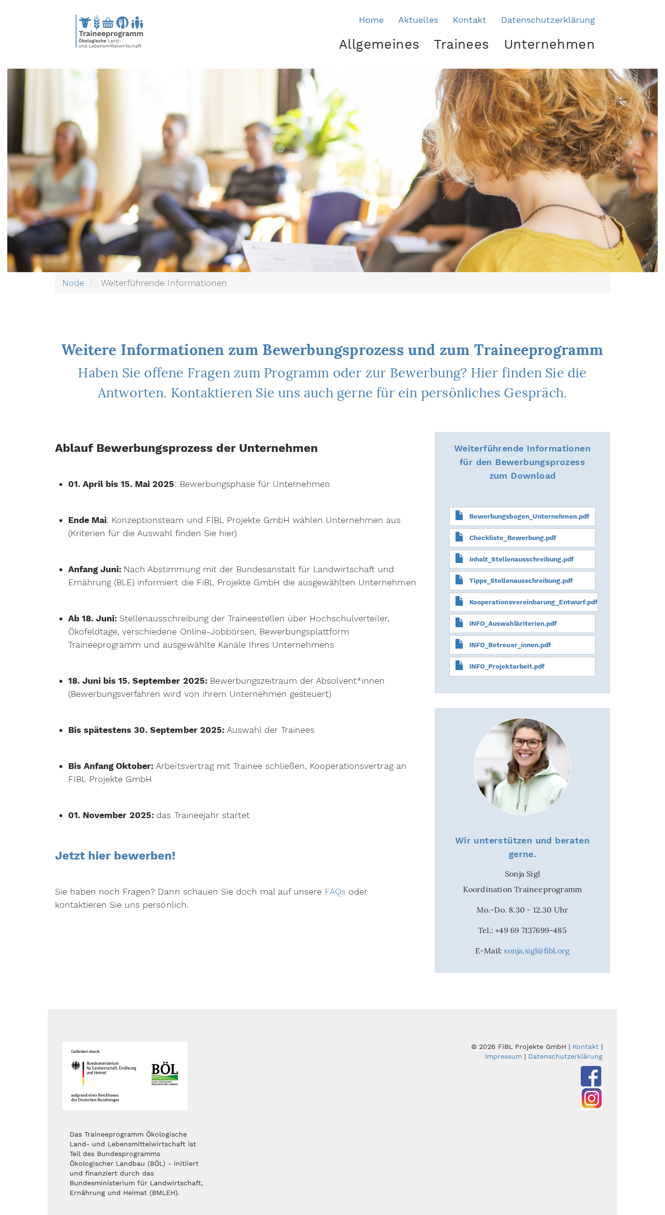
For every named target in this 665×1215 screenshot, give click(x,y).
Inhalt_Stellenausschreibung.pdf (521, 559)
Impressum (503, 1056)
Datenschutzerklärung (548, 20)
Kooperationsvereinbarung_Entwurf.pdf (533, 602)
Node (73, 283)
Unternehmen (549, 44)
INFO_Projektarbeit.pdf (506, 666)
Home (371, 20)
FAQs (335, 891)
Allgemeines (379, 44)
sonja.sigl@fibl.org (537, 950)
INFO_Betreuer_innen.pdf (510, 645)
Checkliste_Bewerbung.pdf (512, 538)
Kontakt (469, 20)
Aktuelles (418, 20)
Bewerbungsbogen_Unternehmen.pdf (529, 516)
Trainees (461, 44)
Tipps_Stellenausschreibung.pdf (521, 580)
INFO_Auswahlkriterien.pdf (513, 623)
